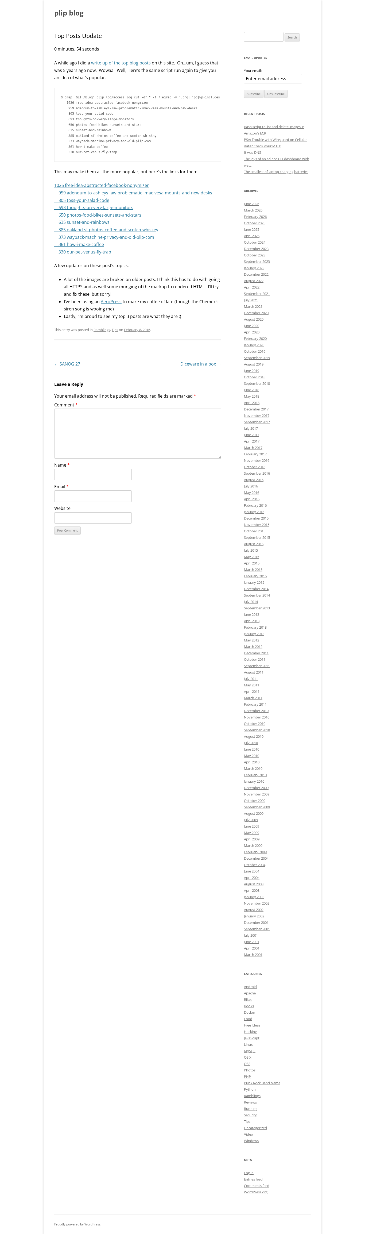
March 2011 (253, 697)
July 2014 (251, 601)
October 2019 (254, 351)
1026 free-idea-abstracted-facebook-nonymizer (101, 185)
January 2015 (254, 582)
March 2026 (253, 210)
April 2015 (251, 563)
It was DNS (252, 152)
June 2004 (251, 871)
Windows (251, 1140)
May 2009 (251, 832)
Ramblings (102, 329)
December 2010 (256, 710)
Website (62, 508)
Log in (249, 1172)
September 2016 (257, 473)
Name (62, 465)
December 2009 (256, 787)
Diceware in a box (200, 364)
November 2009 (256, 794)
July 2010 (251, 742)
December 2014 (256, 588)
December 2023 (256, 248)
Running (250, 1108)
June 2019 (251, 370)
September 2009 (257, 807)
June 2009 (251, 826)
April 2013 (251, 620)
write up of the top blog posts (121, 63)
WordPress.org (255, 1192)
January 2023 (254, 268)
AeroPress (111, 302)
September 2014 (257, 595)
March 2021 (253, 306)
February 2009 (255, 851)
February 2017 (255, 454)
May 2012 (251, 640)
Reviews (250, 1102)
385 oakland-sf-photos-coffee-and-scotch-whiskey (106, 230)
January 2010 (254, 781)
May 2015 (251, 556)
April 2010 (251, 762)
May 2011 (251, 685)
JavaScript (251, 1038)
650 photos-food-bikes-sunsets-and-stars (97, 215)
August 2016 (253, 479)
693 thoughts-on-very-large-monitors (93, 207)
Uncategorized (255, 1127)
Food (248, 1018)
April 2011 (251, 691)
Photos (249, 1070)
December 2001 (256, 922)
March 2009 (253, 845)
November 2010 (256, 717)
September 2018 (257, 383)
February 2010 (255, 774)
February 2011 (255, 704)
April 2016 (251, 499)
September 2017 (257, 422)
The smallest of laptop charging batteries (276, 171)
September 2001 (257, 929)
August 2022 (253, 280)
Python (250, 1089)
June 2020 (251, 325)
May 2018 (251, 396)
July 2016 (251, 486)
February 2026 (255, 216)
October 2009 (254, 800)
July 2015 (251, 550)
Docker (249, 1012)
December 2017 (256, 409)
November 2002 (256, 903)
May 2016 (251, 492)
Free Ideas (252, 1025)
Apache (250, 993)
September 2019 (257, 357)
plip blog (69, 13)
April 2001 (251, 948)
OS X (247, 1057)
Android (250, 986)
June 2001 (251, 941)
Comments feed (256, 1185)
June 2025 (251, 229)
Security (250, 1115)
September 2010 (257, 730)
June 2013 (251, 614)
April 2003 (251, 890)
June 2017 (251, 434)
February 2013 (255, 627)
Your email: (253, 70)
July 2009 (251, 819)
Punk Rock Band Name (262, 1083)
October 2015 (254, 531)
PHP (247, 1076)
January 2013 (254, 633)
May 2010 (251, 755)
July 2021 (251, 300)
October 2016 (254, 466)
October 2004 (254, 864)
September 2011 (257, 665)
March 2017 (253, 447)
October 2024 (254, 242)
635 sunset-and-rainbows (82, 222)
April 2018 (251, 402)
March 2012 (253, 646)
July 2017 (251, 428)
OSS (247, 1063)
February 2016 (255, 505)
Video (248, 1134)
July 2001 (251, 935)
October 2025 (254, 223)
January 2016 (254, 511)
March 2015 (253, 569)
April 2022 (251, 287)
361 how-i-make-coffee (79, 244)
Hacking (250, 1031)
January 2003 (254, 896)
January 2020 (254, 345)
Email (61, 487)
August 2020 (253, 319)
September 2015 (257, 537)
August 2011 (253, 672)
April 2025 (251, 235)
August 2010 (253, 736)
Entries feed (253, 1179)
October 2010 (254, 723)
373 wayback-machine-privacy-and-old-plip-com (104, 237)
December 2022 (256, 274)
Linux (248, 1044)
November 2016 (256, 460)
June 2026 (251, 203)
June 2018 (251, 389)
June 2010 (251, 749)
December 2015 (256, 518)
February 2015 (255, 576)
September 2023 (257, 261)
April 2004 (251, 877)
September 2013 (257, 608)
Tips (115, 329)
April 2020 (251, 332)
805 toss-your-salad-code (81, 200)
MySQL (249, 1050)
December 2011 (256, 653)
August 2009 (253, 813)
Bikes (248, 999)
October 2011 (254, 659)
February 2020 (255, 338)
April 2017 (251, 441)
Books (249, 1006)
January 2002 (254, 916)
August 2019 (253, 364)
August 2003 (253, 884)
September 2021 (257, 293)
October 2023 (254, 255)
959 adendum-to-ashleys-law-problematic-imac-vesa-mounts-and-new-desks (133, 193)
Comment (66, 405)
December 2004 (256, 858)
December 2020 (256, 312)
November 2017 (256, 415)
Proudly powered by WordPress (77, 1224)
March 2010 (253, 768)
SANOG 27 (67, 364)
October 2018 (254, 377)
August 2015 (253, 543)
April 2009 (251, 839)
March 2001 (253, 954)
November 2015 (256, 524)
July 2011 (251, 678)
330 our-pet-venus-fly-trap (82, 252)
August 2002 (253, 909)
